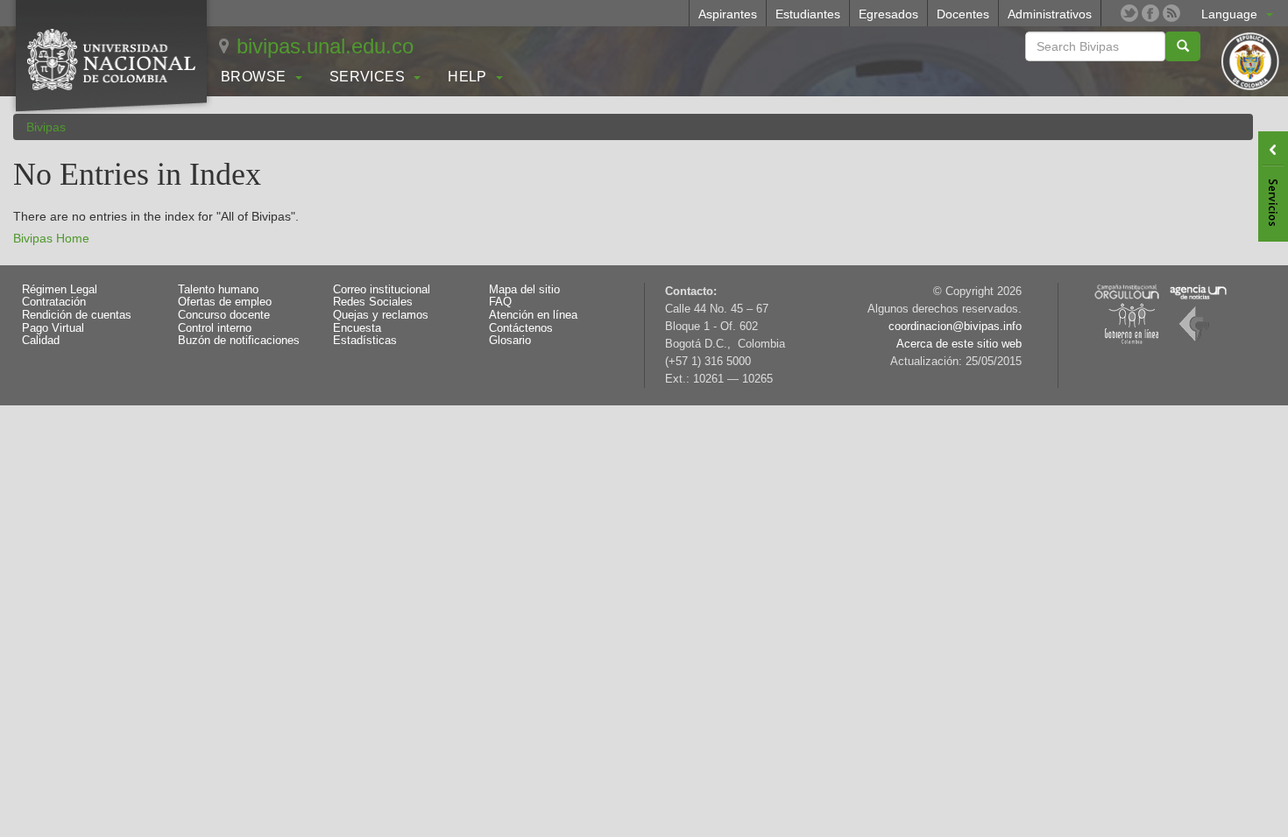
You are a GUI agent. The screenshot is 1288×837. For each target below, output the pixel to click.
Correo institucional (381, 290)
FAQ (500, 302)
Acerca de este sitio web (959, 344)
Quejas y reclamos (380, 315)
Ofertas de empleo (225, 302)
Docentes (963, 14)
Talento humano (218, 290)
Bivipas (46, 127)
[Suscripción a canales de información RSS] (1171, 13)
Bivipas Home (51, 238)
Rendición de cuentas (76, 315)
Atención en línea (533, 315)
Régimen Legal (59, 290)
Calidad (41, 340)
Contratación (54, 302)
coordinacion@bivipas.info (955, 326)
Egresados (888, 14)
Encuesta (357, 328)
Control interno (214, 328)
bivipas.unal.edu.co (325, 46)
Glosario (510, 340)
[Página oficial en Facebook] (1150, 13)
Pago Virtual (53, 328)
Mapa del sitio (524, 290)
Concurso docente (224, 315)
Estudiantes (807, 14)
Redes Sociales (373, 302)
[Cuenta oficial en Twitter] (1129, 13)
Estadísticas (365, 340)
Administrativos (1050, 14)
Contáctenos (521, 328)
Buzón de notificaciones (239, 340)
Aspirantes (727, 14)
